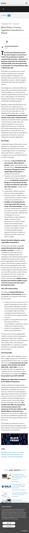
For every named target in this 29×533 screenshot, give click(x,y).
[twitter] (11, 42)
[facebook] (18, 42)
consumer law (15, 452)
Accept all (8, 526)
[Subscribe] (8, 15)
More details (24, 530)
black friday (4, 452)
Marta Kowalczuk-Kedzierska (11, 46)
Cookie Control (7, 506)
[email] (7, 42)
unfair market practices (13, 454)
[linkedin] (14, 42)
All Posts (3, 15)
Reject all (9, 523)
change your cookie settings (8, 517)
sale (9, 452)
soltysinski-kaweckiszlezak (15, 457)
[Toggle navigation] (26, 3)
